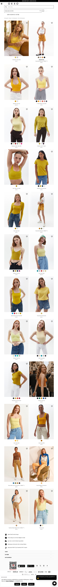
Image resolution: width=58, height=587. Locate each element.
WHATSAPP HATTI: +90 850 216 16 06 (29, 1)
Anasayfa (6, 18)
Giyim (10, 18)
